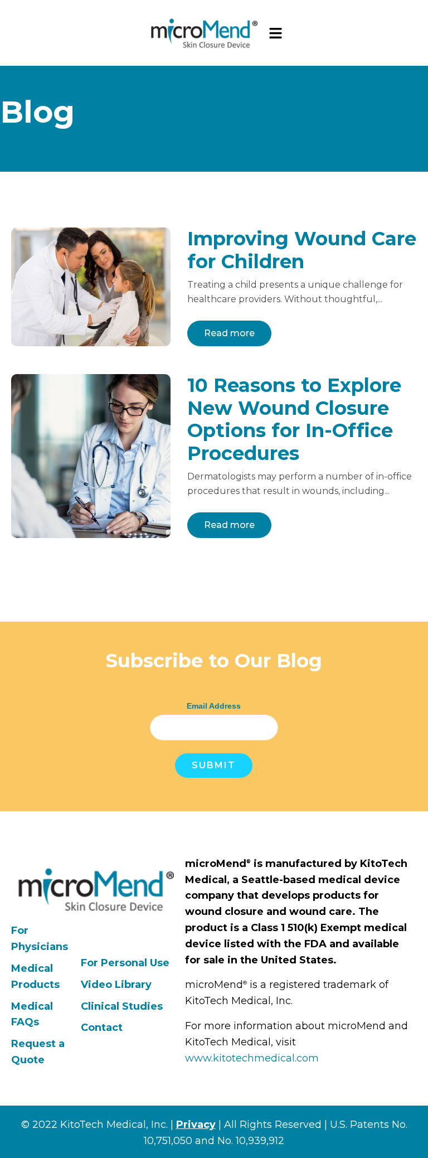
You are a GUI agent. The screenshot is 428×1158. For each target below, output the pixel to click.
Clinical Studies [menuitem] (122, 1006)
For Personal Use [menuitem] (125, 963)
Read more (229, 333)
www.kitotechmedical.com (252, 1058)
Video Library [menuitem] (116, 984)
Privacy (196, 1124)
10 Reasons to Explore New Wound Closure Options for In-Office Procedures (294, 419)
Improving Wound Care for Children (301, 250)
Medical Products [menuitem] (35, 976)
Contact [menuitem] (102, 1027)
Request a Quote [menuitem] (38, 1052)
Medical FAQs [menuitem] (32, 1014)
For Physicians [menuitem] (39, 938)
